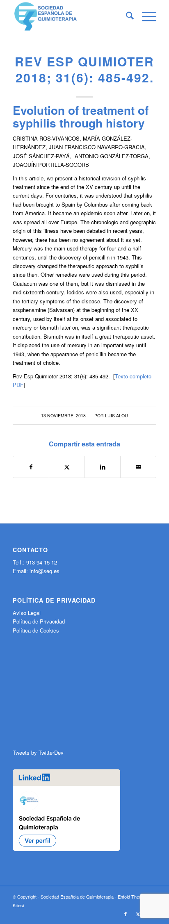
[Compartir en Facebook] (31, 467)
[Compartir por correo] (138, 467)
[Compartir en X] (66, 467)
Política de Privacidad (39, 621)
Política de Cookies (36, 630)
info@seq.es (44, 571)
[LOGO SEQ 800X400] (70, 16)
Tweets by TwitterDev (38, 752)
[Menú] (145, 16)
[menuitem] (126, 16)
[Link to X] (138, 914)
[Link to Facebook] (125, 914)
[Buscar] (126, 16)
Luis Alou (116, 415)
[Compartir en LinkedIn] (102, 467)
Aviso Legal (27, 613)
